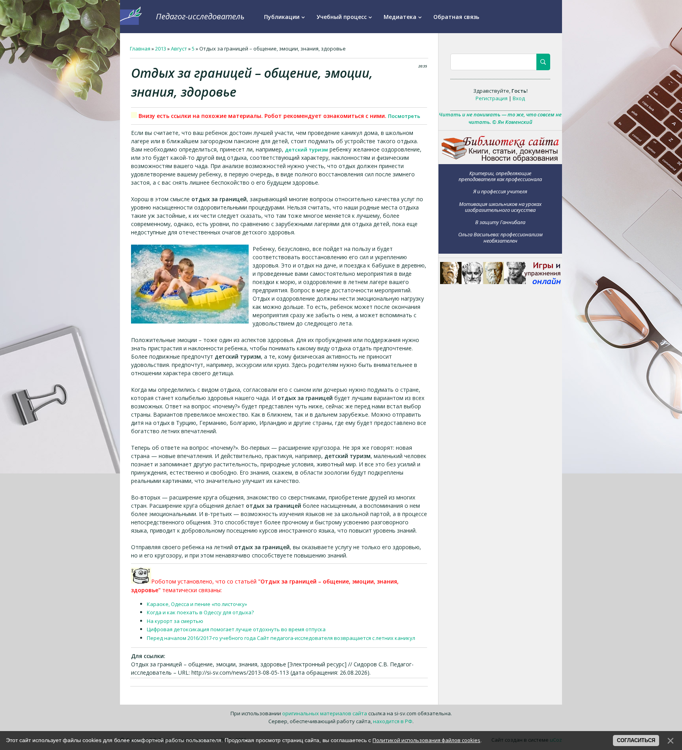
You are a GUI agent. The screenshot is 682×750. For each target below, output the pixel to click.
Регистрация (492, 98)
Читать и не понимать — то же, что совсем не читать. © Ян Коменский (500, 118)
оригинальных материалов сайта (324, 713)
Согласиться (636, 740)
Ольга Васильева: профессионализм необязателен (500, 237)
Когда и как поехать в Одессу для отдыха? (200, 612)
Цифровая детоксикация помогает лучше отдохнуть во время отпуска (236, 629)
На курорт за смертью (175, 621)
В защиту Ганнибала (500, 222)
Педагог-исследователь (200, 16)
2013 (160, 48)
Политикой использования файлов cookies (426, 740)
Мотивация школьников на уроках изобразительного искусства (500, 206)
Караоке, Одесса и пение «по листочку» (197, 604)
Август (179, 48)
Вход (519, 98)
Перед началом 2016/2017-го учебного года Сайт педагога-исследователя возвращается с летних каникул (281, 638)
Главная (140, 48)
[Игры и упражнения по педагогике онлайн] (500, 282)
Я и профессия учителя (500, 191)
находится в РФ (392, 721)
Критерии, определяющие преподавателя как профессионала (500, 176)
